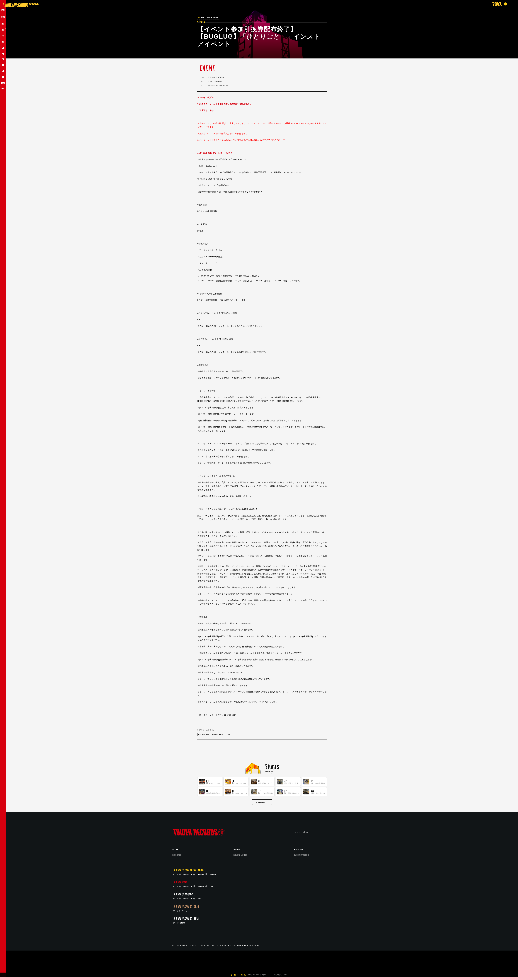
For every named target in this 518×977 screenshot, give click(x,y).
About (306, 832)
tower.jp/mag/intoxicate (301, 855)
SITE (211, 886)
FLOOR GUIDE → (262, 802)
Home (297, 832)
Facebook (203, 735)
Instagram (187, 874)
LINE (228, 735)
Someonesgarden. (249, 945)
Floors (272, 766)
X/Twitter (217, 735)
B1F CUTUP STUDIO (209, 18)
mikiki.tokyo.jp (177, 855)
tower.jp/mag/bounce (240, 855)
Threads (212, 874)
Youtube (200, 874)
